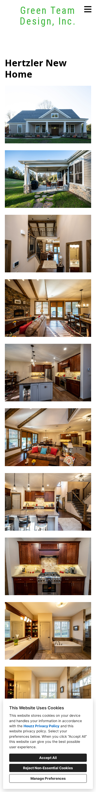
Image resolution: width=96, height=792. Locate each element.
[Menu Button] (88, 9)
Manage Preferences (48, 778)
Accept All (48, 758)
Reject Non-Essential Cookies (48, 768)
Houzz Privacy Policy (41, 726)
